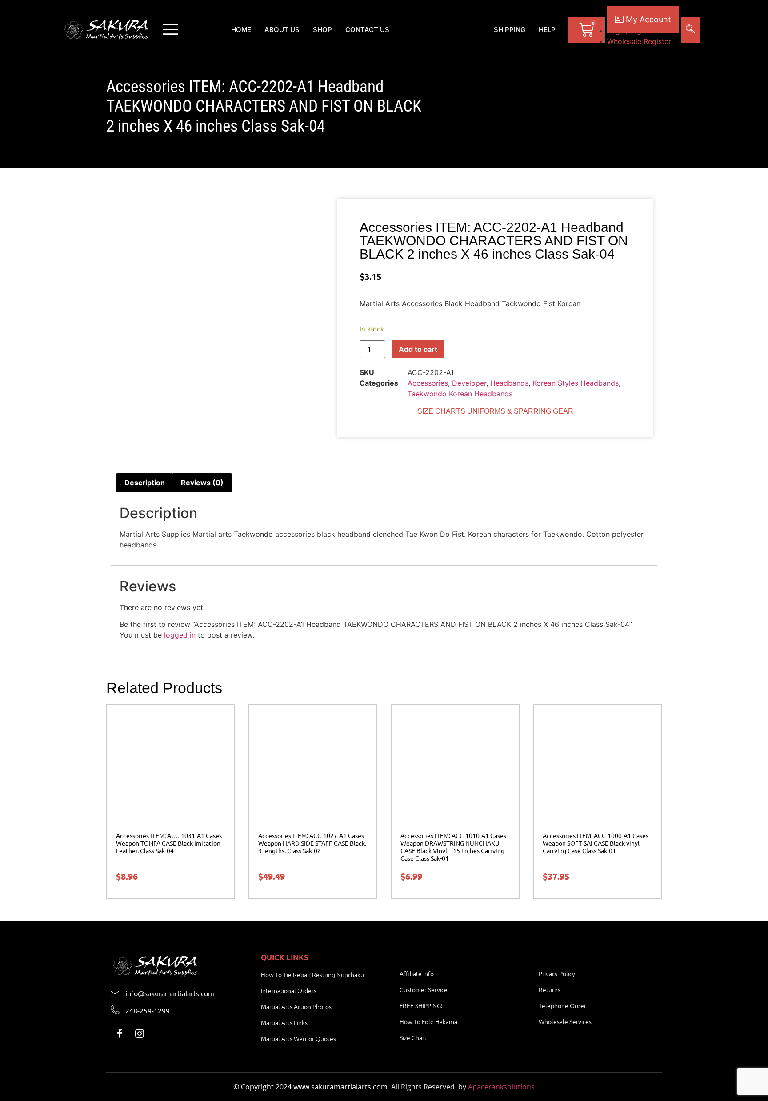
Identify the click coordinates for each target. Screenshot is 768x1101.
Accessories (428, 383)
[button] (170, 30)
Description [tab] (144, 482)
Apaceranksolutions (501, 1087)
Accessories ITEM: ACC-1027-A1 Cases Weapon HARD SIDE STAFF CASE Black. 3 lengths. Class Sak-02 (312, 842)
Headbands (509, 383)
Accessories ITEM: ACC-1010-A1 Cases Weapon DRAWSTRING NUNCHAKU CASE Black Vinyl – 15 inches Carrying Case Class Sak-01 (453, 846)
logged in (180, 634)
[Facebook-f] (119, 1033)
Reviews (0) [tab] (202, 482)
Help (547, 29)
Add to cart (418, 349)
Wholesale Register (639, 41)
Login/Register (631, 30)
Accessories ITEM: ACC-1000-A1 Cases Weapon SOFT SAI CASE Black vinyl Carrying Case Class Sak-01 (595, 842)
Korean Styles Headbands (575, 383)
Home (241, 29)
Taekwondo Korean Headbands (460, 393)
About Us (282, 29)
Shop (322, 29)
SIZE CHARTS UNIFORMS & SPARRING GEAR (495, 411)
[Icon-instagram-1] (139, 1033)
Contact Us (367, 29)
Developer (469, 383)
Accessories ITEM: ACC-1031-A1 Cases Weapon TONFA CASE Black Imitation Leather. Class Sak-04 (169, 842)
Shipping (509, 29)
